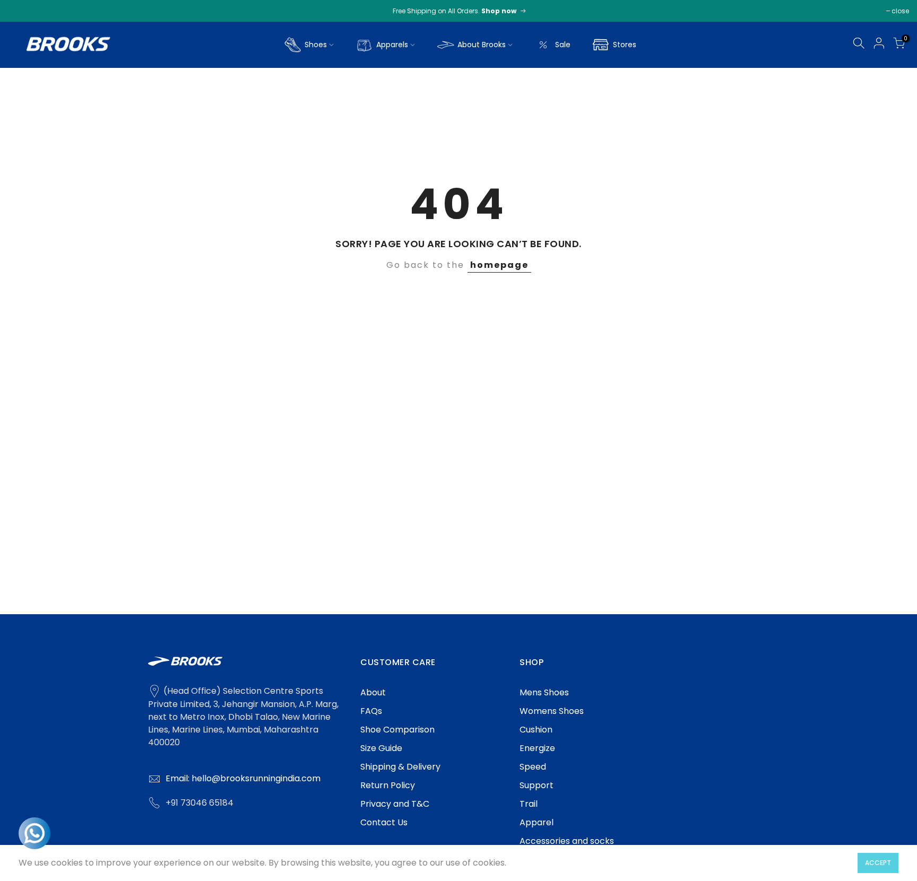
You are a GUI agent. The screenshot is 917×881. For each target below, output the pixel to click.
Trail (529, 804)
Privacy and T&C (394, 804)
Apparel (536, 822)
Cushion (536, 729)
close (900, 10)
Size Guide (381, 748)
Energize (537, 748)
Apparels (392, 44)
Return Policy (387, 785)
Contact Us (384, 822)
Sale (562, 44)
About (373, 692)
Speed (533, 767)
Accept (878, 862)
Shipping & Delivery (400, 767)
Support (536, 785)
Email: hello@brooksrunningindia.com (243, 778)
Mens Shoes (544, 692)
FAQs (371, 711)
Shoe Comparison (397, 729)
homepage (499, 265)
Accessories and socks (567, 841)
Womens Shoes (552, 711)
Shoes (316, 44)
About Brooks (481, 44)
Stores (624, 44)
